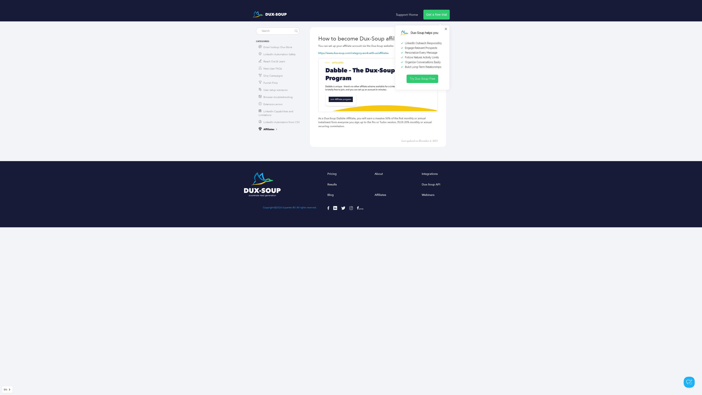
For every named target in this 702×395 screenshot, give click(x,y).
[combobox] (7, 389)
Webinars (428, 195)
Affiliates (269, 129)
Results (332, 184)
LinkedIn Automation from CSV (281, 122)
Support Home (407, 14)
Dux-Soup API (431, 184)
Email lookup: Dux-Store (277, 47)
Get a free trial (436, 14)
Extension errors (272, 104)
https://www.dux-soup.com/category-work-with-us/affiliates (353, 53)
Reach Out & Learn (274, 61)
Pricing (332, 174)
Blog (330, 195)
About (379, 174)
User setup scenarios (275, 90)
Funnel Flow (270, 83)
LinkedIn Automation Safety (279, 54)
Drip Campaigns (273, 76)
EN (5, 389)
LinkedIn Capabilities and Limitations (276, 113)
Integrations (430, 174)
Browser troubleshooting (278, 97)
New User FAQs (272, 68)
